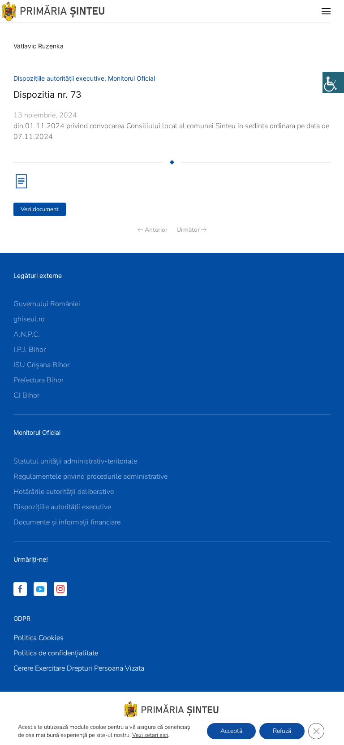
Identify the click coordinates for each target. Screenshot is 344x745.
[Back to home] (54, 11)
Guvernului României (46, 304)
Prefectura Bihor (38, 380)
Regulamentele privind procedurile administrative (90, 476)
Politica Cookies (38, 638)
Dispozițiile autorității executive (58, 78)
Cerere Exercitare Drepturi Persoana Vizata (78, 668)
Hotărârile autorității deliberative (63, 492)
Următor (188, 229)
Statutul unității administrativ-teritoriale (75, 461)
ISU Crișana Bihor (41, 365)
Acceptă (231, 731)
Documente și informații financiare (66, 522)
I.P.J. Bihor (29, 350)
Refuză (282, 731)
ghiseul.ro (29, 319)
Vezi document (40, 209)
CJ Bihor (26, 395)
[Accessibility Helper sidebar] (333, 82)
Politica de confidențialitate (55, 653)
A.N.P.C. (26, 334)
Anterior (156, 229)
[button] (326, 11)
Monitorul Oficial (131, 78)
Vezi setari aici (150, 735)
